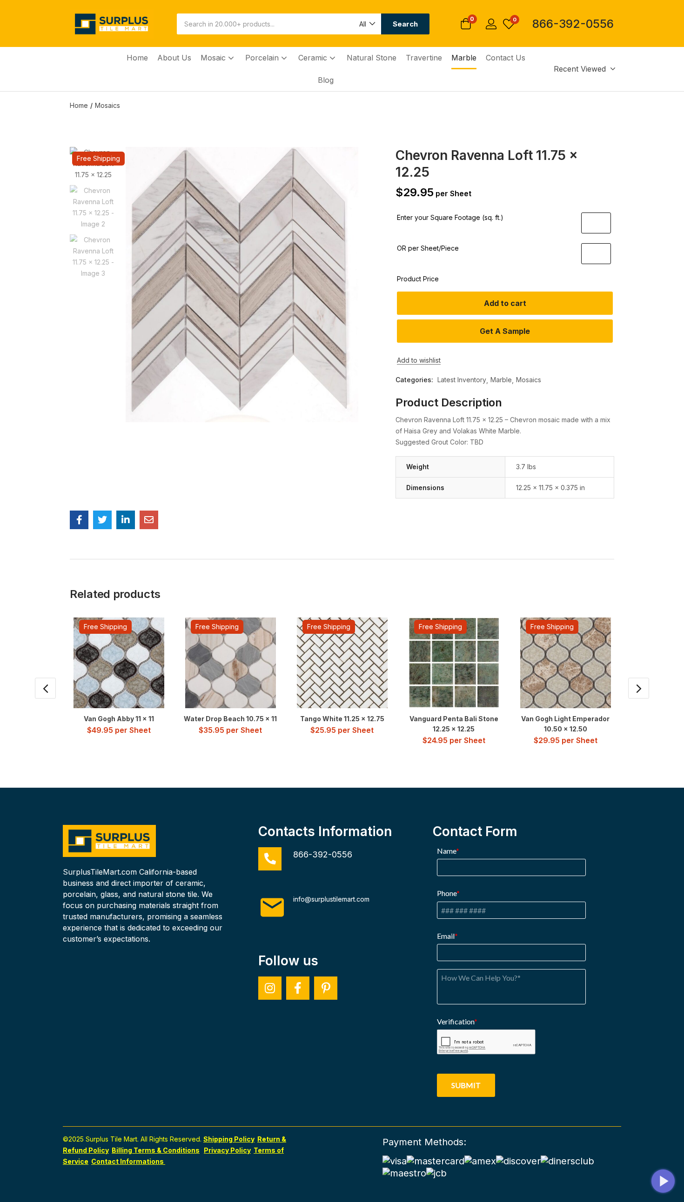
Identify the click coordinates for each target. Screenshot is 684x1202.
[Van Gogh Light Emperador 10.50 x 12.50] (565, 663)
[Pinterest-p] (325, 988)
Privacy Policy (227, 1150)
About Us (174, 57)
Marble (463, 57)
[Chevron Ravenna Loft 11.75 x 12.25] (79, 520)
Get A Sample (505, 331)
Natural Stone (371, 57)
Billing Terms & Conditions (156, 1150)
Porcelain (263, 57)
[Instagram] (270, 988)
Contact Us (505, 57)
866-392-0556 (573, 24)
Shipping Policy (229, 1139)
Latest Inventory (461, 380)
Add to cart (505, 303)
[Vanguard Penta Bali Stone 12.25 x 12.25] (454, 663)
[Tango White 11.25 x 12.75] (342, 663)
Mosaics (107, 105)
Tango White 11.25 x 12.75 (342, 719)
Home (137, 57)
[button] (366, 23)
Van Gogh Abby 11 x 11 (119, 719)
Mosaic (214, 57)
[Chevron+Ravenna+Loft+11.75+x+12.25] (102, 520)
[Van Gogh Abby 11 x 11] (119, 663)
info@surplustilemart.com (331, 899)
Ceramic (313, 57)
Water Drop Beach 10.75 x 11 (230, 719)
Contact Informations (128, 1161)
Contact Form (475, 831)
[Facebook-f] (297, 988)
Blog (326, 80)
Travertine (424, 57)
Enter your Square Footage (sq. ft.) (450, 217)
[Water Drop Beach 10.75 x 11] (230, 663)
